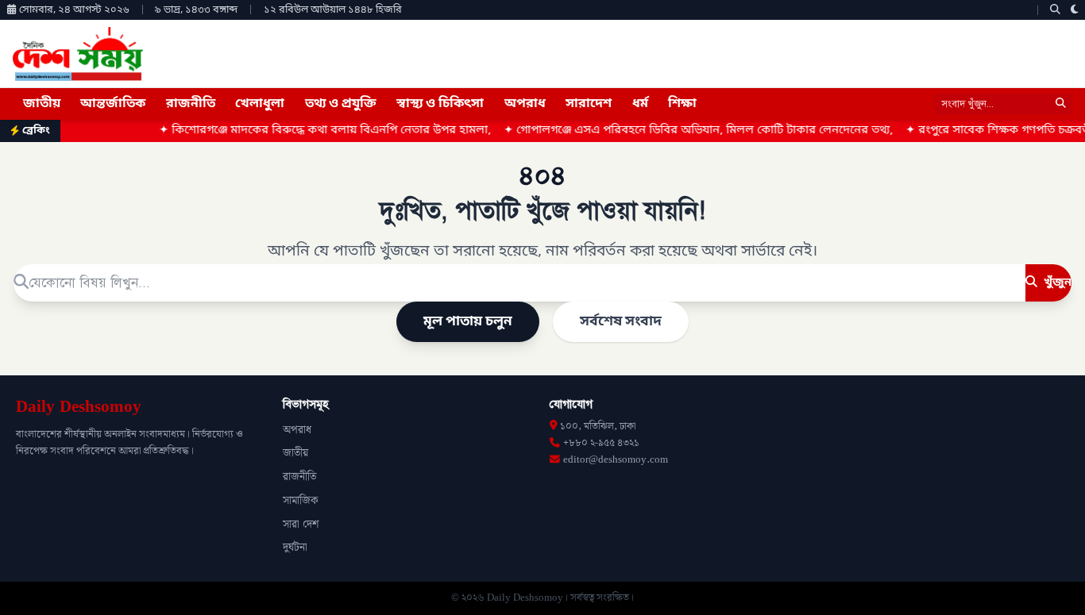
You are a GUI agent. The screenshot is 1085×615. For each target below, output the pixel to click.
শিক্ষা (682, 104)
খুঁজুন (1056, 282)
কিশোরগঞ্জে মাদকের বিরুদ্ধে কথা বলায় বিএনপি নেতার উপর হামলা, (313, 130)
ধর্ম (640, 104)
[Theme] (1075, 10)
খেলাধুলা (259, 104)
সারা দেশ (301, 524)
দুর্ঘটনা (295, 547)
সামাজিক (301, 500)
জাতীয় (41, 104)
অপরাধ (525, 104)
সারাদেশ (589, 104)
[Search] (1055, 10)
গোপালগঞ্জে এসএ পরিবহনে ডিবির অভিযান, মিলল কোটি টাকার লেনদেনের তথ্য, (687, 130)
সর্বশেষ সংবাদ (621, 322)
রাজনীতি (190, 104)
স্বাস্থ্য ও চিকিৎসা (440, 104)
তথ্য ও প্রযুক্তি (340, 104)
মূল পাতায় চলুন (467, 322)
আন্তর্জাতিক (112, 104)
